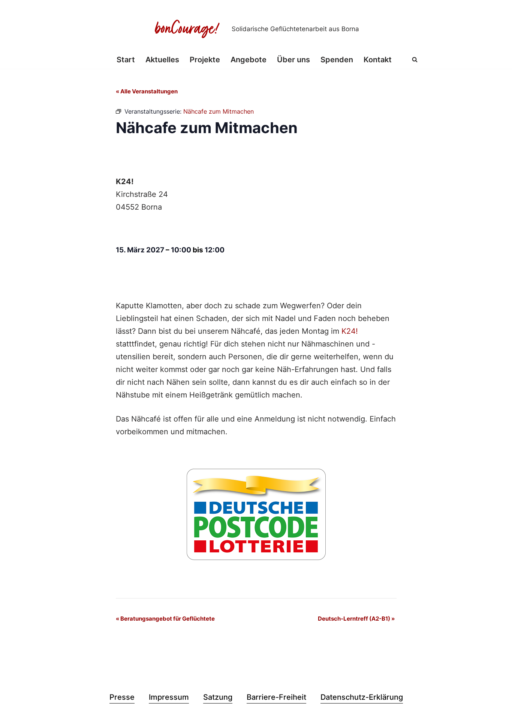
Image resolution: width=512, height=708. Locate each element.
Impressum (169, 697)
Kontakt (378, 59)
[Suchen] (415, 59)
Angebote (248, 59)
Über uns (293, 59)
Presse (122, 697)
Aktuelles (162, 59)
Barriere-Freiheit (276, 697)
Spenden (336, 59)
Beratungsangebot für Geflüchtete (165, 618)
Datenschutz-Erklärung (361, 697)
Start (126, 59)
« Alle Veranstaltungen (147, 91)
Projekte (205, 59)
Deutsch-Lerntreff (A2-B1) (356, 618)
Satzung (217, 697)
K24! (349, 331)
